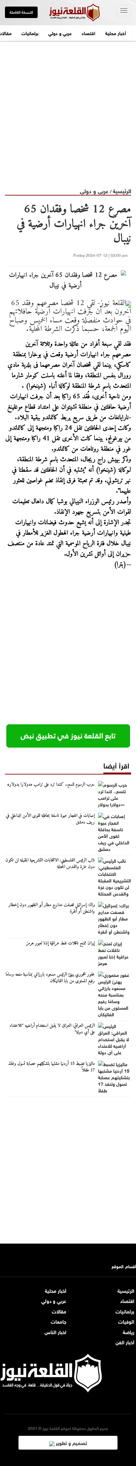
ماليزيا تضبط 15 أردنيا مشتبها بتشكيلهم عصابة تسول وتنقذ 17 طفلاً (51, 1067)
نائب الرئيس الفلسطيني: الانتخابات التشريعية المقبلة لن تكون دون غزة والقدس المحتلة (50, 863)
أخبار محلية (115, 33)
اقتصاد (88, 33)
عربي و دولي (60, 33)
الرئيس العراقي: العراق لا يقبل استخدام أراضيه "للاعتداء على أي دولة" (52, 1029)
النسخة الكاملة (21, 11)
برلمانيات (29, 33)
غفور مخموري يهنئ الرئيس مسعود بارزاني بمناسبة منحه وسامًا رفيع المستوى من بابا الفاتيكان (50, 977)
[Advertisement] (68, 109)
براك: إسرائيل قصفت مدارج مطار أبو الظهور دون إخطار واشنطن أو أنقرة (52, 908)
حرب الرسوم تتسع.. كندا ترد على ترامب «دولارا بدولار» (51, 784)
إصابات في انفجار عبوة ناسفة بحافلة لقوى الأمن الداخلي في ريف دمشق (50, 819)
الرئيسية (122, 190)
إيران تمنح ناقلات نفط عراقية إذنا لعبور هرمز (60, 943)
